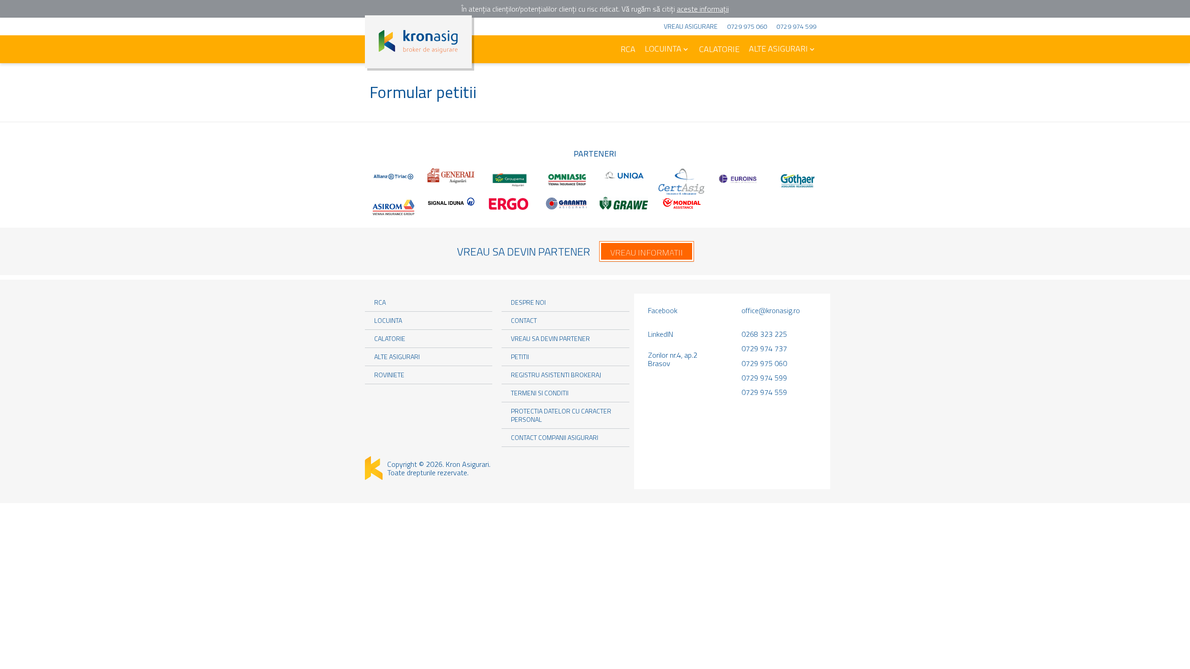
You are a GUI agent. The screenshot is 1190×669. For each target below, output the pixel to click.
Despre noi (528, 302)
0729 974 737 (764, 348)
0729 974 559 (764, 392)
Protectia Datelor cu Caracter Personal (561, 415)
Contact (524, 320)
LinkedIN (660, 334)
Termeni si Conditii (540, 393)
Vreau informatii (646, 252)
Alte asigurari (778, 48)
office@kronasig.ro (770, 310)
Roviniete (389, 375)
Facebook (662, 310)
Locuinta (663, 48)
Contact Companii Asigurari (554, 437)
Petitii (520, 356)
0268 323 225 (764, 334)
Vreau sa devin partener (550, 338)
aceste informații (703, 8)
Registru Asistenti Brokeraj (556, 375)
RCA (628, 49)
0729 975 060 (747, 26)
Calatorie (719, 49)
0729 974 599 (796, 26)
